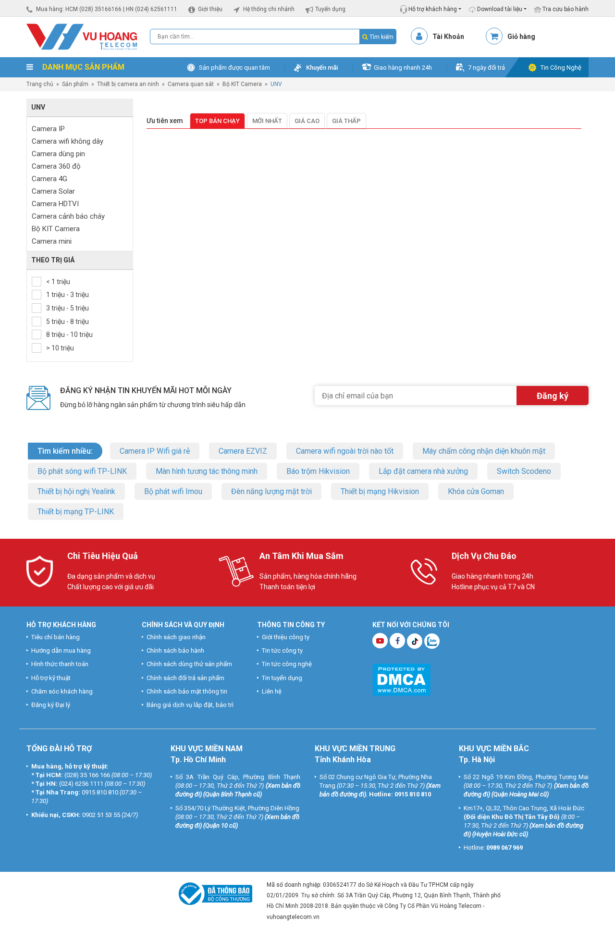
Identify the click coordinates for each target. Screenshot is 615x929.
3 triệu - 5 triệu (67, 308)
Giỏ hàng (521, 36)
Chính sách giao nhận (176, 637)
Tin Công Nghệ (561, 67)
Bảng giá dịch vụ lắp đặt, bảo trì (190, 704)
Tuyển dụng (330, 9)
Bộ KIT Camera (242, 84)
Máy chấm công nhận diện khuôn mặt (483, 451)
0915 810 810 (100, 792)
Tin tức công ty (282, 650)
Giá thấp (346, 120)
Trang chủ (39, 84)
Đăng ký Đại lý (50, 704)
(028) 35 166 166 (87, 775)
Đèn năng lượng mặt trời (271, 491)
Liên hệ (272, 691)
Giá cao (307, 120)
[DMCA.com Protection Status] (401, 678)
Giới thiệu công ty (285, 637)
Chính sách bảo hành (175, 650)
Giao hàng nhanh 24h (403, 67)
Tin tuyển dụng (282, 677)
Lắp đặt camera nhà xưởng (423, 471)
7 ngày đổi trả (486, 67)
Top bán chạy (217, 120)
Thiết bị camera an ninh (128, 84)
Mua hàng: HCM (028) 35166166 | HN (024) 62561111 (106, 9)
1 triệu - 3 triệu (67, 294)
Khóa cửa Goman (476, 491)
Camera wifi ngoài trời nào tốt (345, 451)
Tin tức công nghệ (287, 664)
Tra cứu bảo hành (565, 9)
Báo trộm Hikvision (318, 471)
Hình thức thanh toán (59, 664)
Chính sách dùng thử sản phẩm (189, 664)
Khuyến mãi (322, 67)
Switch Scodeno (524, 471)
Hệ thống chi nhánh (269, 9)
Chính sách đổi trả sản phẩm (185, 677)
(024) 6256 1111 (81, 783)
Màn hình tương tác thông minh (207, 471)
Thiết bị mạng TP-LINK (75, 511)
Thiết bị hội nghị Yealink (76, 491)
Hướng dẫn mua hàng (61, 650)
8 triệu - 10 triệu (69, 334)
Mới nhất (267, 120)
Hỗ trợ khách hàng (432, 9)
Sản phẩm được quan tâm (234, 67)
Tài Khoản (448, 36)
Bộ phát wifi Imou (173, 491)
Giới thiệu (210, 9)
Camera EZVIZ (243, 451)
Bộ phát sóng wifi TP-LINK (82, 471)
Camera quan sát (191, 84)
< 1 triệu (58, 281)
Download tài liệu (499, 9)
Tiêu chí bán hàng (55, 637)
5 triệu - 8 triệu (67, 321)
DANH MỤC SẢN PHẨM (82, 67)
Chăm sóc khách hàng (62, 691)
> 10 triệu (60, 348)
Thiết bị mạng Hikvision (380, 491)
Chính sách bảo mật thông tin (187, 691)
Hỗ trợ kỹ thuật (51, 677)
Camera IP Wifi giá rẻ (155, 451)
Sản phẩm (75, 84)
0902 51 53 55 (101, 814)
